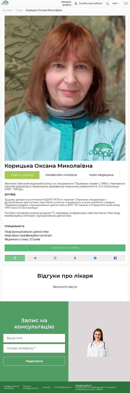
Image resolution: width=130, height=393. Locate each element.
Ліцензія (46, 387)
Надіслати (34, 361)
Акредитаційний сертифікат (11, 387)
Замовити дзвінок (83, 385)
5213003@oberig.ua (63, 387)
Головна (7, 10)
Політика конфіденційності (31, 387)
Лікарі (19, 10)
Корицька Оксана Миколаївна (44, 10)
